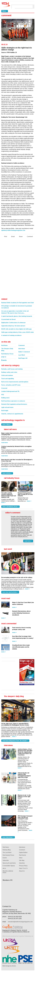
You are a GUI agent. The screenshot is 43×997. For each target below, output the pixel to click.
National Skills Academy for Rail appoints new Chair (17, 302)
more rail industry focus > (10, 506)
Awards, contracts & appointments (12, 414)
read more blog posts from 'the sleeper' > (15, 740)
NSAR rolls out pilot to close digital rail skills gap (16, 329)
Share (21, 236)
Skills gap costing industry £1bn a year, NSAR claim (17, 332)
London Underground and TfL (10, 391)
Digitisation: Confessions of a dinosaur (13, 322)
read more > (28, 541)
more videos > (6, 424)
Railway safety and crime (9, 372)
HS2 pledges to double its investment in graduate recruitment (16, 307)
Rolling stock (5, 398)
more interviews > (8, 837)
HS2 (2, 394)
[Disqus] (17, 268)
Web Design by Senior (9, 966)
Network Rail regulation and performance (14, 404)
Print (5, 236)
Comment (30, 236)
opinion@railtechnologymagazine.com (13, 230)
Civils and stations (7, 375)
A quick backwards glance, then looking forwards (16, 316)
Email (13, 236)
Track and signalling (7, 378)
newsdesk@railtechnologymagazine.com (20, 921)
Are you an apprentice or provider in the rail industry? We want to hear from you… (15, 312)
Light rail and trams (7, 407)
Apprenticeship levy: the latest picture (13, 326)
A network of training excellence (11, 335)
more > (3, 502)
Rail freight (4, 410)
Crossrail (4, 388)
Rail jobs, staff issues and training (11, 369)
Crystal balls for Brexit (8, 319)
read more (4, 442)
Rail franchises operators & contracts (13, 401)
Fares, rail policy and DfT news (11, 385)
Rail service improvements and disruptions (14, 382)
